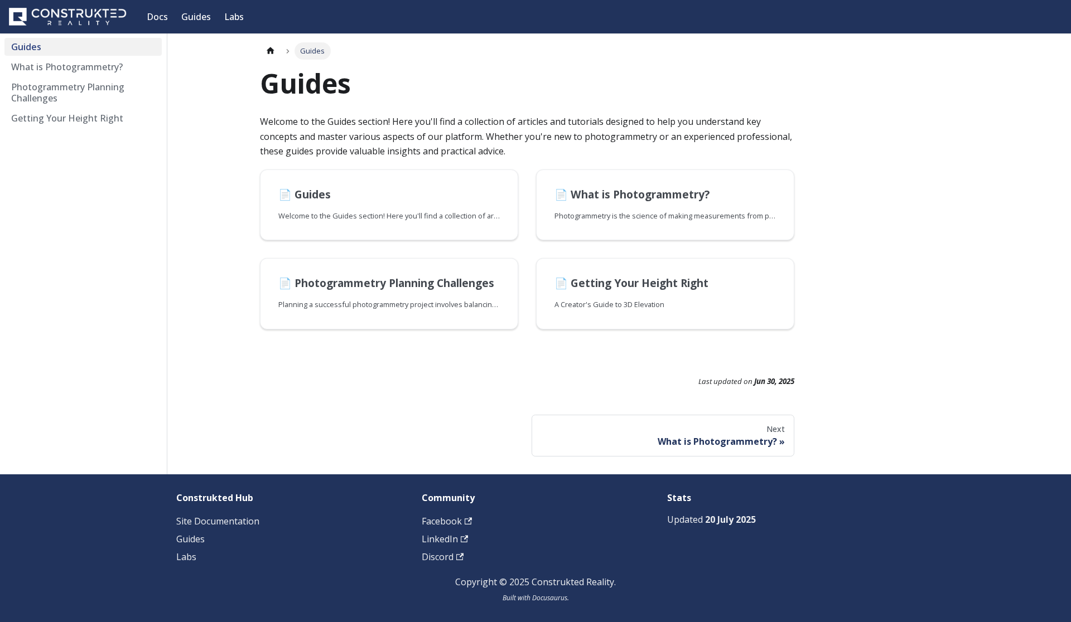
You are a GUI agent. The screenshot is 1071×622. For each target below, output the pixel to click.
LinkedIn (440, 539)
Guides (196, 17)
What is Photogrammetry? (67, 67)
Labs (234, 17)
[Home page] (270, 51)
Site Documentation (217, 521)
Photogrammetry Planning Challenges (67, 92)
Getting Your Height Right (67, 118)
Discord (438, 557)
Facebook (442, 521)
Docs (157, 17)
